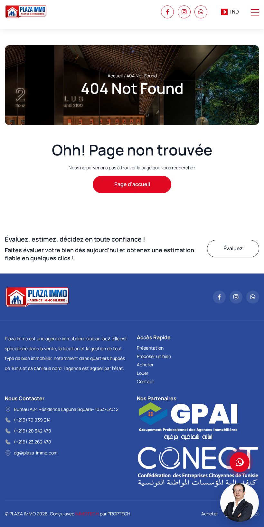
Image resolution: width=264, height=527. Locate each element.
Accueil (115, 76)
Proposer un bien (154, 356)
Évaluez (233, 248)
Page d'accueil (132, 184)
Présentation (150, 348)
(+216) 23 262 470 (32, 442)
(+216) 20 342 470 (32, 431)
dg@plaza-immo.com (36, 453)
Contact (145, 381)
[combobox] (230, 12)
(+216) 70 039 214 (32, 420)
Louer (142, 373)
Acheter (145, 365)
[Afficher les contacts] (240, 462)
